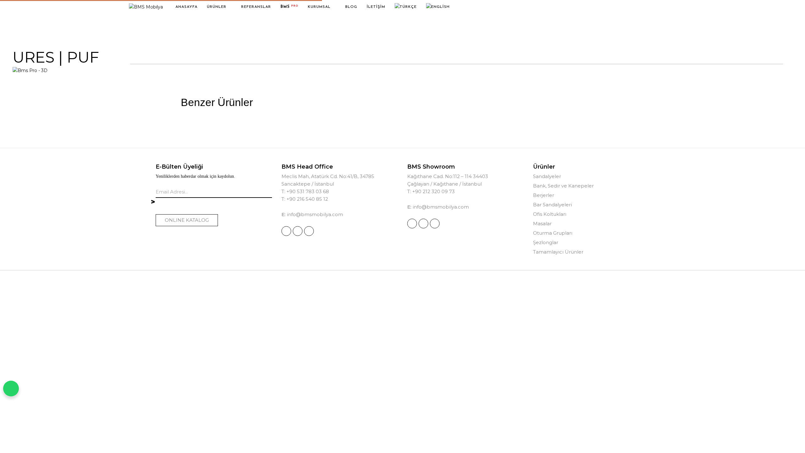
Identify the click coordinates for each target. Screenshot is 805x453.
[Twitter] (309, 231)
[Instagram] (286, 231)
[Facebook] (298, 231)
